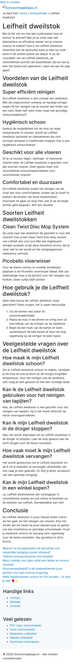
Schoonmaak (38, 13)
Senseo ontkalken (21, 637)
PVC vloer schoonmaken (25, 625)
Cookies (15, 606)
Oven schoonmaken (22, 629)
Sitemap (15, 601)
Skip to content (10, 2)
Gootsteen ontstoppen (24, 641)
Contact (15, 597)
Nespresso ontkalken (23, 633)
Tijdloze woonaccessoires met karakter (28, 556)
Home (23, 13)
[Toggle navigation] (65, 7)
